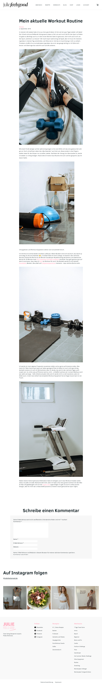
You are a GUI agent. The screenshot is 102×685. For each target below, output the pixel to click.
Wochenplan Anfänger (80, 669)
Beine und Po (78, 640)
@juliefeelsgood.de (10, 578)
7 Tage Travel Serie (79, 627)
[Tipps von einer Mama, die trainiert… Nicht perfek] (87, 597)
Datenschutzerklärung (47, 682)
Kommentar (17, 521)
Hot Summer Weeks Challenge (82, 656)
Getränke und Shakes (59, 637)
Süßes (54, 646)
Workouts (56, 5)
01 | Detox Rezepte (58, 627)
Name (15, 539)
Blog (65, 5)
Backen (55, 630)
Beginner (76, 637)
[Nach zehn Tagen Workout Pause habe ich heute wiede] (15, 597)
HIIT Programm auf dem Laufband (48, 259)
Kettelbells (22, 263)
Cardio (76, 643)
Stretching (77, 665)
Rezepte (47, 5)
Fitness (21, 27)
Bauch (76, 634)
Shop (71, 5)
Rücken (76, 662)
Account (86, 5)
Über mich (38, 5)
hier (41, 261)
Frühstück (55, 634)
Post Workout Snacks (59, 643)
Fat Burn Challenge (79, 646)
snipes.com (46, 484)
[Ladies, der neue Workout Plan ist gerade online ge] (63, 597)
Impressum (58, 682)
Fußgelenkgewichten (48, 263)
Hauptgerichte (57, 640)
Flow (75, 649)
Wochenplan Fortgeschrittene (82, 672)
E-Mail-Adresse (18, 543)
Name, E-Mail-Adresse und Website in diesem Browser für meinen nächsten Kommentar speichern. (44, 552)
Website (15, 547)
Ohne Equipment (79, 659)
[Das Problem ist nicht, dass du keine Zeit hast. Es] (39, 597)
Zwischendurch (57, 649)
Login (78, 5)
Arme (75, 630)
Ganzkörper (77, 653)
